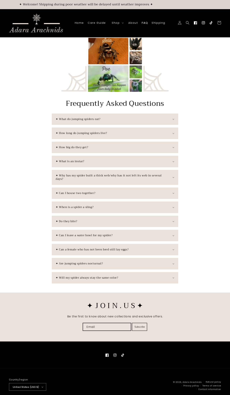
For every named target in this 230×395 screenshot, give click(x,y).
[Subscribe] (139, 327)
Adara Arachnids (192, 382)
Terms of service (211, 385)
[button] (117, 22)
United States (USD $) (26, 387)
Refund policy (213, 381)
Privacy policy (191, 385)
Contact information (209, 389)
